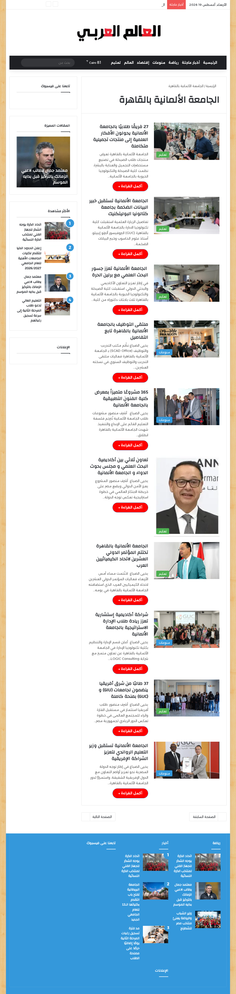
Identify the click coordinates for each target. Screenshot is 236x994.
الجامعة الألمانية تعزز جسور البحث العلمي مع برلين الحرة (119, 271)
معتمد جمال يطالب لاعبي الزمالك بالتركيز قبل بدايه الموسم (29, 284)
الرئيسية (210, 63)
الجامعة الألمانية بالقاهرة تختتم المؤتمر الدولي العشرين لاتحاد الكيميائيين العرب (122, 556)
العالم (129, 63)
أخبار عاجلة (191, 63)
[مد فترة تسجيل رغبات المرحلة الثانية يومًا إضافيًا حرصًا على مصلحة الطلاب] (155, 934)
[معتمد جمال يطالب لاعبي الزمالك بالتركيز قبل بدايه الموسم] (57, 283)
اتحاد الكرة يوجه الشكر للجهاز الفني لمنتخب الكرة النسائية (30, 232)
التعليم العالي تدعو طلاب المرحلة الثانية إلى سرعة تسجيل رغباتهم (45, 176)
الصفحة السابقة (204, 817)
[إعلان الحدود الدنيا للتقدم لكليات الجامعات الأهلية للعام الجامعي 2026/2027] (57, 254)
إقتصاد (143, 63)
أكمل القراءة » (130, 186)
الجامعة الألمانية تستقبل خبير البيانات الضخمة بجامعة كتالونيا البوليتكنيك (118, 207)
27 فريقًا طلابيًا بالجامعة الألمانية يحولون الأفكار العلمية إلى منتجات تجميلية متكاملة (120, 136)
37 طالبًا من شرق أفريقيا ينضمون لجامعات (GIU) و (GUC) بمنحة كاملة (123, 690)
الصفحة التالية (102, 817)
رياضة (173, 63)
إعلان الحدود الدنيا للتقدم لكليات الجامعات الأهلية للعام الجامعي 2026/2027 (29, 258)
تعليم (116, 63)
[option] (43, 162)
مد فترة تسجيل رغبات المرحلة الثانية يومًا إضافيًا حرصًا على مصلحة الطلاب (130, 943)
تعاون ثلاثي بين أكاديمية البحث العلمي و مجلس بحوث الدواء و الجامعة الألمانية (119, 466)
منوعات (158, 63)
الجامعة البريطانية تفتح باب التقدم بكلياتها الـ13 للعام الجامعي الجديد (117, 4)
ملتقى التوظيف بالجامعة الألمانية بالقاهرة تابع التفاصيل (122, 330)
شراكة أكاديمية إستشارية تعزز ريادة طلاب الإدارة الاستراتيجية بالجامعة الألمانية (121, 624)
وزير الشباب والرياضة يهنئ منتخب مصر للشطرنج (182, 920)
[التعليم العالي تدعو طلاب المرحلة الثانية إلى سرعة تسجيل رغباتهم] (57, 306)
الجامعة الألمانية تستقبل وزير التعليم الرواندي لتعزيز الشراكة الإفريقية (118, 752)
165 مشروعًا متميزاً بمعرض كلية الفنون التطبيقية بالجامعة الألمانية (121, 398)
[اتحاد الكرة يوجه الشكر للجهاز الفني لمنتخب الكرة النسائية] (57, 230)
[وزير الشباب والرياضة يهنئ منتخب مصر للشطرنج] (208, 919)
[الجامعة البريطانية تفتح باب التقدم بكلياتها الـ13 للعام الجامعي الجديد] (155, 890)
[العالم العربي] (118, 32)
